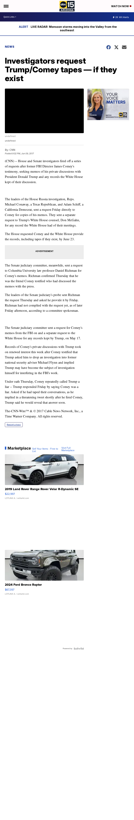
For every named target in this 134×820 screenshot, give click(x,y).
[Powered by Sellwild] (79, 648)
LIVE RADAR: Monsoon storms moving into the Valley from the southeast (74, 28)
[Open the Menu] (6, 6)
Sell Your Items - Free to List (45, 450)
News (9, 46)
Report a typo (14, 424)
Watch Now (120, 6)
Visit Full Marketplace (68, 449)
